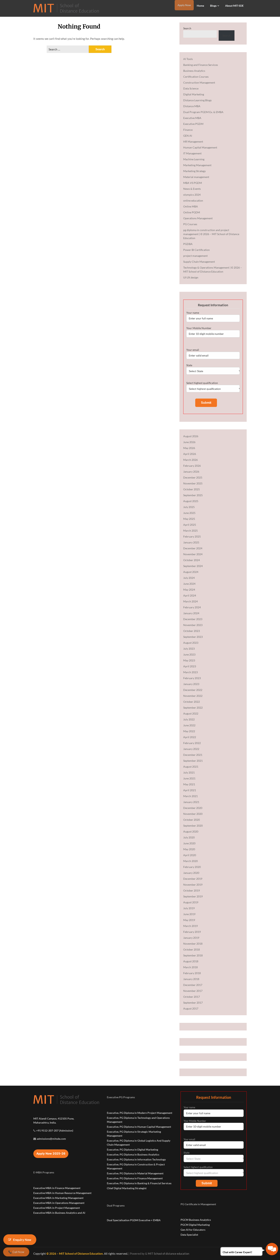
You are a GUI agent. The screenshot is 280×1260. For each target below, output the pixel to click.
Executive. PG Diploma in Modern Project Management (139, 1112)
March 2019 (190, 925)
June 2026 (189, 442)
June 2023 (189, 654)
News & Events (192, 188)
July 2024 (189, 577)
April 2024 (189, 595)
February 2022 (192, 743)
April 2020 (189, 855)
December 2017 (192, 984)
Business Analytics (194, 70)
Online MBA (190, 206)
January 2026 (191, 471)
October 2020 (191, 819)
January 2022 (191, 748)
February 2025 (192, 536)
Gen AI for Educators (193, 1229)
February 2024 (192, 607)
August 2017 (190, 1008)
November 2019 (192, 884)
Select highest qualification (202, 382)
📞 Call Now (16, 1252)
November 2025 (192, 483)
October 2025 (191, 489)
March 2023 (190, 672)
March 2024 (190, 601)
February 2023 (192, 678)
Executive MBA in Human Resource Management (62, 1193)
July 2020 (189, 837)
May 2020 (189, 849)
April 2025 (189, 524)
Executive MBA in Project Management (56, 1207)
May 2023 (189, 660)
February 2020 (192, 866)
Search (187, 28)
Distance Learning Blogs (197, 100)
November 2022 (192, 695)
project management (195, 255)
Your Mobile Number (198, 328)
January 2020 (191, 872)
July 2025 (189, 507)
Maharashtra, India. (44, 1122)
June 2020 (189, 843)
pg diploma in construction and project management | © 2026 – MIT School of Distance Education (211, 234)
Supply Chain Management (199, 261)
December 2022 (192, 689)
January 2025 (191, 542)
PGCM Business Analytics (196, 1219)
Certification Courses (196, 76)
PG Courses (190, 224)
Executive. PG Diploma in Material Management (135, 1173)
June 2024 (189, 583)
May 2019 (189, 920)
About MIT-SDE (234, 5)
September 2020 (193, 825)
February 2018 (192, 973)
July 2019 (189, 908)
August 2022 (190, 713)
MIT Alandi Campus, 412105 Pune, (53, 1118)
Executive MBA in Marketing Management (58, 1197)
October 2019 (191, 890)
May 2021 (189, 784)
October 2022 (191, 701)
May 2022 (189, 731)
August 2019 (190, 902)
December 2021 (192, 754)
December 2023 (192, 619)
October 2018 (191, 949)
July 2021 (189, 772)
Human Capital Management (200, 147)
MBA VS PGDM (192, 182)
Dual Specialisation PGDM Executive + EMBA (134, 1220)
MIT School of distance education (168, 1253)
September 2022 (193, 707)
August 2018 (190, 961)
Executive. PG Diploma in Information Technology (136, 1159)
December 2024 (192, 548)
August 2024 (190, 571)
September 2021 (193, 760)
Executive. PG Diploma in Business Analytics (133, 1154)
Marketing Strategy (194, 171)
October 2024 (191, 560)
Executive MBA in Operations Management (58, 1202)
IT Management (192, 153)
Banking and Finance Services (200, 64)
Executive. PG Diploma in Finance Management (135, 1178)
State (189, 365)
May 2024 (189, 589)
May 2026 (189, 448)
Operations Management (198, 218)
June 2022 (189, 725)
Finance (188, 129)
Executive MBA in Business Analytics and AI (59, 1212)
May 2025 (189, 518)
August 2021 (190, 766)
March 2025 (190, 530)
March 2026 (190, 459)
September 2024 (193, 566)
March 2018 (190, 967)
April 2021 (189, 790)
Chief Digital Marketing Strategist (126, 1188)
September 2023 (193, 636)
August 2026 (190, 436)
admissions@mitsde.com (51, 1138)
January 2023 (191, 684)
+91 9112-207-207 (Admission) (54, 1130)
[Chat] (272, 1249)
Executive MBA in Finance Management (56, 1188)
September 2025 (193, 495)
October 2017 (191, 996)
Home (200, 5)
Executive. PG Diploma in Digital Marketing (132, 1149)
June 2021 (189, 778)
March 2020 (190, 861)
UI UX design (190, 277)
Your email (192, 349)
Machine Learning (193, 159)
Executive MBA (192, 118)
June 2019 (189, 914)
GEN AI (187, 135)
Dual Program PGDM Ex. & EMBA (203, 112)
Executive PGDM (193, 123)
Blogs (213, 5)
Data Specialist (189, 1234)
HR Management (193, 141)
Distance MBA (191, 106)
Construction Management (199, 82)
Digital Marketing (193, 94)
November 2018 (192, 943)
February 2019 (192, 931)
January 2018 (191, 979)
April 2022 (189, 737)
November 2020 (192, 813)
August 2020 (190, 831)
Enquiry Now (22, 1239)
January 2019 (191, 937)
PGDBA (188, 244)
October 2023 (191, 630)
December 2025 (192, 477)
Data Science (190, 88)
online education (193, 200)
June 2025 (189, 512)
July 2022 (189, 719)
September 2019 (193, 896)
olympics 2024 (192, 194)
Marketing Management (197, 165)
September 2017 (193, 1002)
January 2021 (191, 802)
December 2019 (192, 878)
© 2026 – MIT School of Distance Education (74, 1253)
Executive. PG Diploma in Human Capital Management (139, 1126)
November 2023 (192, 625)
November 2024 (192, 554)
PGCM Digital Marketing (195, 1224)
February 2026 (192, 465)
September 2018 (193, 955)
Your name (192, 312)
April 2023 (189, 666)
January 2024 (191, 613)
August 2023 (190, 642)
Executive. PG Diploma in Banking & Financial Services (139, 1183)
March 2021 (190, 796)
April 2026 (189, 453)
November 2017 (192, 990)
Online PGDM (191, 212)
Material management (196, 177)
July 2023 (189, 648)
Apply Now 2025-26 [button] (50, 1153)
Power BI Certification (196, 249)
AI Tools (188, 59)
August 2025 (190, 501)
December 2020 (192, 807)
